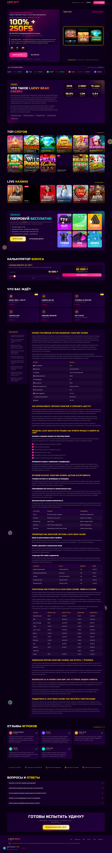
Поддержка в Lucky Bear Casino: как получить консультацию (17, 379)
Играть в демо (18, 239)
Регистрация (99, 2)
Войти (89, 2)
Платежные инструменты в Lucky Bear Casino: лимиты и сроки (17, 362)
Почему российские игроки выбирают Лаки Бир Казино (17, 336)
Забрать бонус (17, 55)
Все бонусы (35, 55)
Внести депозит (82, 275)
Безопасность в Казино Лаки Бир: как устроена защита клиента (16, 374)
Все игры (100, 132)
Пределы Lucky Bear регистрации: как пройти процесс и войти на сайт (17, 347)
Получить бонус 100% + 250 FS (56, 827)
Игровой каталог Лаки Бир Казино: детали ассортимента (17, 352)
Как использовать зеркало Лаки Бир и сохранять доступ (17, 341)
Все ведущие (99, 182)
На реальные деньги (36, 239)
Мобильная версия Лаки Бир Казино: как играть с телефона (17, 368)
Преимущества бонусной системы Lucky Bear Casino (17, 357)
